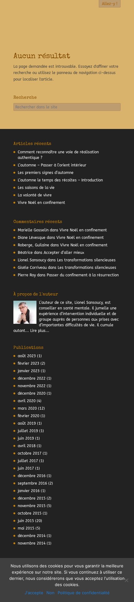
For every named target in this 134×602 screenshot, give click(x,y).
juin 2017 (26, 468)
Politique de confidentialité (84, 592)
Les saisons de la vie (36, 187)
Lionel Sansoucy (32, 260)
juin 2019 (26, 438)
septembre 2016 (32, 483)
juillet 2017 (28, 461)
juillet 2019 (28, 431)
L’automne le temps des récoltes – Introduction (60, 180)
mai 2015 (26, 528)
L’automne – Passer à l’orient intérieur (52, 165)
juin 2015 (26, 521)
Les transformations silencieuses (86, 260)
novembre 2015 (31, 506)
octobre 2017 (29, 453)
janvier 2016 (29, 491)
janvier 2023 (29, 371)
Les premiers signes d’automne (46, 172)
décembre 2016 (31, 476)
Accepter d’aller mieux (64, 252)
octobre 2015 (29, 513)
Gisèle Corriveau (32, 267)
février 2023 (28, 363)
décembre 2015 (31, 498)
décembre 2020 (31, 393)
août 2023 (27, 356)
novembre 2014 (31, 543)
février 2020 (28, 416)
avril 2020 (27, 401)
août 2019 (27, 423)
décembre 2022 (31, 378)
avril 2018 (27, 446)
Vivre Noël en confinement (41, 202)
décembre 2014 (31, 536)
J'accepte (34, 592)
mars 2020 (27, 408)
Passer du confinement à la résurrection (83, 275)
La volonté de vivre (35, 195)
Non (50, 592)
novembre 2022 (31, 386)
